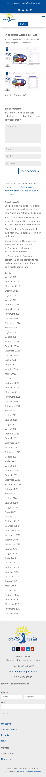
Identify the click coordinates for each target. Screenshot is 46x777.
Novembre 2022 (13, 397)
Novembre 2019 (12, 535)
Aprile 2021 (10, 461)
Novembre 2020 (13, 484)
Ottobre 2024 (11, 319)
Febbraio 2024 (12, 342)
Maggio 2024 (11, 337)
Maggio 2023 (11, 369)
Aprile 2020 (10, 512)
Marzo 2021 (10, 466)
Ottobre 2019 (11, 540)
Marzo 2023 (10, 378)
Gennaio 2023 (12, 388)
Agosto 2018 (11, 581)
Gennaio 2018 (11, 600)
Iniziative (5, 735)
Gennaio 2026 (12, 282)
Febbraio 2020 (12, 521)
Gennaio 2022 (12, 438)
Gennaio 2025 (12, 309)
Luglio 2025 (11, 295)
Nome (4, 693)
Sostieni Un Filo (9, 729)
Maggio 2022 (11, 425)
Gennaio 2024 (12, 346)
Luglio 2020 (11, 498)
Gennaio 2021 (11, 475)
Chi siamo (6, 724)
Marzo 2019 (10, 563)
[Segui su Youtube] (23, 10)
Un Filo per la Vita (14, 39)
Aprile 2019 (10, 558)
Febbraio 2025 (12, 305)
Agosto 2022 (11, 411)
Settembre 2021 (12, 452)
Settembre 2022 (12, 406)
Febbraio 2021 (12, 471)
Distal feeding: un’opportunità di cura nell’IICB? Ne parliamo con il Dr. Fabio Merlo (23, 232)
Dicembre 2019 (12, 530)
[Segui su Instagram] (31, 10)
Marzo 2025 (10, 300)
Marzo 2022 (10, 429)
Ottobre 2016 (11, 613)
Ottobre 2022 (11, 401)
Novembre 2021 (12, 448)
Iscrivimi (7, 713)
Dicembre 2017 (12, 604)
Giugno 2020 (11, 503)
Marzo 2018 (10, 590)
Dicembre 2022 (12, 392)
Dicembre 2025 (12, 286)
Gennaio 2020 (12, 526)
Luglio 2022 (10, 415)
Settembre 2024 (12, 323)
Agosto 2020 (11, 494)
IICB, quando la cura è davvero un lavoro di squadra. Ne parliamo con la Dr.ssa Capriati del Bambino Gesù (22, 221)
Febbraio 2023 (12, 383)
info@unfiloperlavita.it (26, 672)
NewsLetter (6, 759)
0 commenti (26, 43)
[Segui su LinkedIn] (27, 10)
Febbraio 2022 (12, 434)
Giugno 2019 (11, 549)
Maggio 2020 (11, 507)
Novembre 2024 (13, 314)
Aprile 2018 (10, 586)
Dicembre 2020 (12, 480)
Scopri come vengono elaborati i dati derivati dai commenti (22, 190)
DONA (23, 24)
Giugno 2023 (11, 365)
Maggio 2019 (11, 553)
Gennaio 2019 (11, 572)
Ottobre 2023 (11, 355)
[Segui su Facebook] (15, 10)
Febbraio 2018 (12, 595)
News (4, 741)
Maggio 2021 (11, 457)
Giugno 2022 (11, 420)
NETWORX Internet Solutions (29, 772)
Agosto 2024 (11, 328)
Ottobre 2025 (11, 291)
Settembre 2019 (12, 544)
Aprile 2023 (10, 374)
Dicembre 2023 (12, 351)
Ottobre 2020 (11, 489)
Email (4, 702)
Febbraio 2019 (12, 567)
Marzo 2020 (11, 517)
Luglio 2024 (10, 332)
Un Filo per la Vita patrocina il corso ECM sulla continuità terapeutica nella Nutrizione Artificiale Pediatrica (23, 209)
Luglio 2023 (11, 360)
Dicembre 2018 (12, 577)
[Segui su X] (19, 10)
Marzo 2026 (10, 277)
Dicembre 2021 (12, 443)
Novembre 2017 (12, 609)
